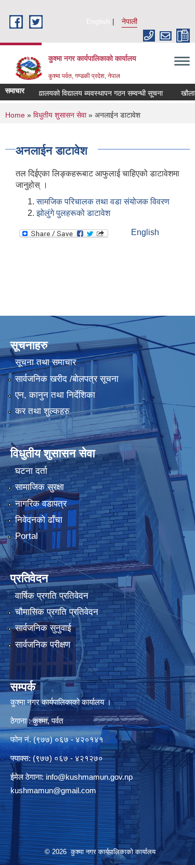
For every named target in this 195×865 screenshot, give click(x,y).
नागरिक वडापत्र (41, 504)
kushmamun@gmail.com (53, 790)
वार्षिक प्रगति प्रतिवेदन (51, 596)
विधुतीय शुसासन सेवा (59, 115)
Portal (26, 536)
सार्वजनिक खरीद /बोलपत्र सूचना (67, 379)
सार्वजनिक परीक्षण (42, 645)
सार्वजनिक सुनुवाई (43, 628)
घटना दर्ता (31, 471)
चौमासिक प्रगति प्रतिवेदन (56, 612)
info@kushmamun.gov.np (89, 776)
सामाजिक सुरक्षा (39, 487)
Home (15, 115)
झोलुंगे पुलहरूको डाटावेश (73, 213)
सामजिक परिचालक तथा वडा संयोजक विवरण (103, 201)
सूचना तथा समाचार (45, 362)
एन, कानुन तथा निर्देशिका (55, 395)
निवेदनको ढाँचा (38, 520)
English (98, 21)
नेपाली (129, 21)
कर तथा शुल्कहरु (42, 411)
